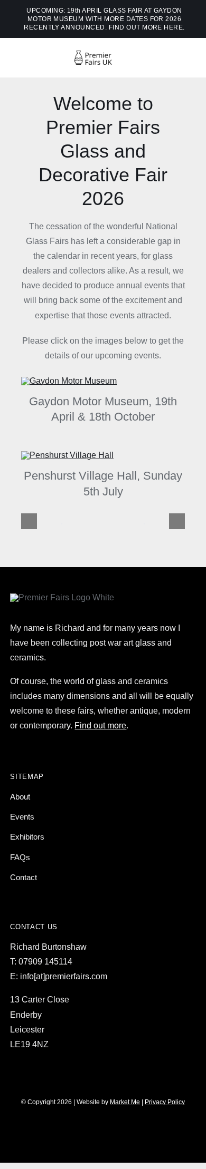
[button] (29, 521)
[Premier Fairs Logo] (102, 54)
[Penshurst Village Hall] (67, 455)
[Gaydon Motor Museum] (69, 380)
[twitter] (103, 1132)
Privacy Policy (165, 1102)
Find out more (100, 725)
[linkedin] (139, 1132)
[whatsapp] (121, 1132)
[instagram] (67, 1132)
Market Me (125, 1102)
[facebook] (85, 1132)
